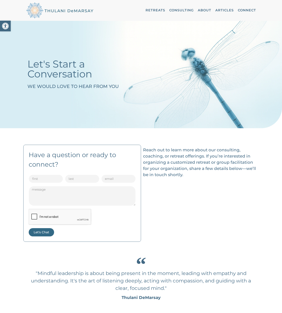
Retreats (155, 10)
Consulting (181, 10)
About (204, 10)
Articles (224, 10)
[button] (5, 26)
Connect (247, 10)
